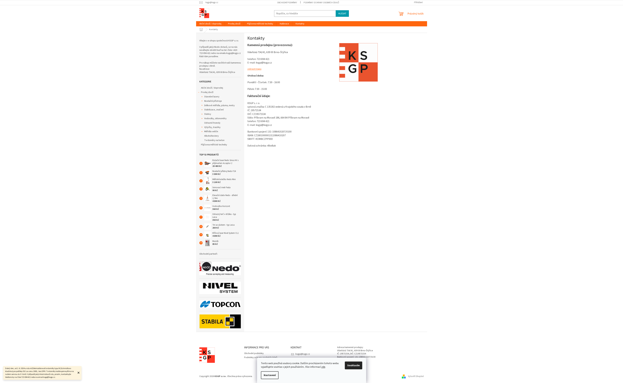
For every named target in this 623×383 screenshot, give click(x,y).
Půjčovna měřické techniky (214, 144)
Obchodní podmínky (287, 2)
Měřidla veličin (211, 131)
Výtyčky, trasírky (212, 127)
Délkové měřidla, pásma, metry (219, 105)
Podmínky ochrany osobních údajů (321, 2)
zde (323, 367)
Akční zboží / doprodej (212, 88)
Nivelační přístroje (213, 101)
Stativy (207, 114)
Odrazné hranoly (212, 123)
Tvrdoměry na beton (214, 140)
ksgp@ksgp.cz (302, 354)
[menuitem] (210, 23)
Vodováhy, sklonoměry (215, 118)
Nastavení (270, 375)
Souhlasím (353, 365)
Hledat (342, 13)
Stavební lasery (211, 96)
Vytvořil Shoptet (416, 376)
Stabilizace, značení (214, 109)
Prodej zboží (207, 92)
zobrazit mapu (254, 69)
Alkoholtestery (211, 136)
